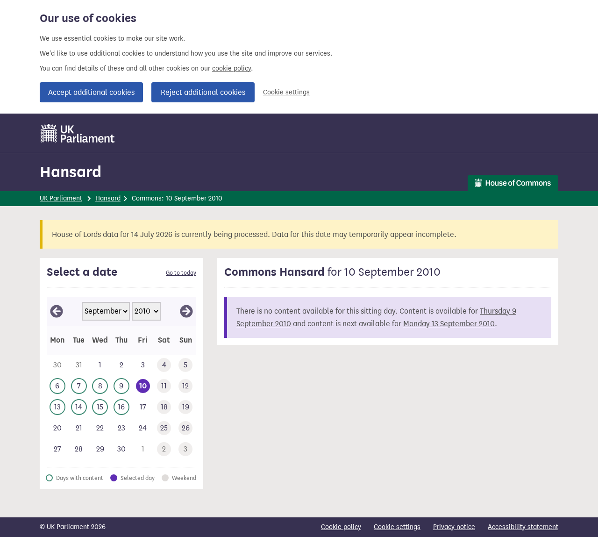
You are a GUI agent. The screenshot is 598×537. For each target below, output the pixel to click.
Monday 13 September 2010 (449, 323)
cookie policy (231, 68)
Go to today (181, 273)
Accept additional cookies (91, 92)
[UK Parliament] (78, 133)
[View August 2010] (56, 311)
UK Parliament (61, 198)
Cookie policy (341, 527)
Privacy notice (454, 527)
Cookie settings (286, 92)
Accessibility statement (523, 527)
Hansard (70, 171)
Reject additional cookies (203, 92)
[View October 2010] (186, 311)
